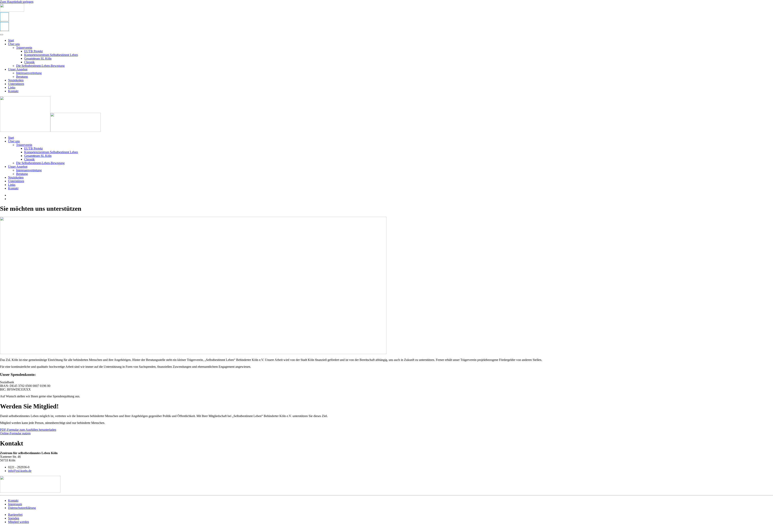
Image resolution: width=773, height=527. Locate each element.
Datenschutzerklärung (22, 507)
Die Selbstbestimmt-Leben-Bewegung (40, 65)
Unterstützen (16, 84)
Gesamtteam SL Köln (38, 58)
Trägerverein (24, 47)
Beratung (22, 76)
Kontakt (13, 91)
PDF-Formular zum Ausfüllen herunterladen (28, 429)
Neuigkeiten (16, 80)
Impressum (15, 504)
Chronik (29, 62)
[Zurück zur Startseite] (12, 10)
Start (11, 40)
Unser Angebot (17, 69)
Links (11, 87)
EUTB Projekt (33, 51)
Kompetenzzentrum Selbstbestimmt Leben (51, 55)
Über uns (14, 44)
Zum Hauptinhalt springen (16, 1)
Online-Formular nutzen (15, 433)
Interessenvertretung (29, 73)
